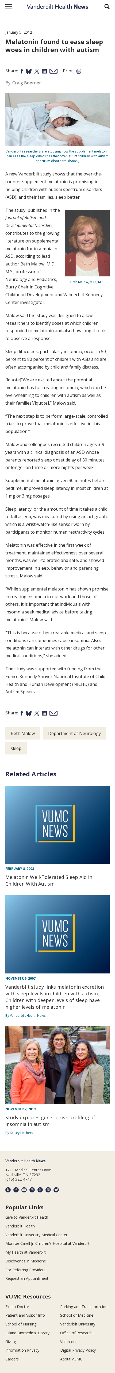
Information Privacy (22, 1350)
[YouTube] (24, 1189)
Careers (12, 1359)
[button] (8, 6)
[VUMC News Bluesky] (56, 1189)
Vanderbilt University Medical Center (36, 1234)
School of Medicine (76, 1315)
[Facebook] (16, 1189)
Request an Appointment (26, 1278)
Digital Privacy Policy (78, 1350)
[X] (40, 1189)
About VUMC (71, 1359)
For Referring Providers (25, 1269)
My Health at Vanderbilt (25, 1252)
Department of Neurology (74, 733)
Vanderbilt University (77, 1324)
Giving (10, 1341)
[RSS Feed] (8, 1189)
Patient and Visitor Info (25, 1315)
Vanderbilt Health (20, 1226)
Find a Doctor (17, 1306)
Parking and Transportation (84, 1306)
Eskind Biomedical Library (27, 1332)
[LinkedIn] (48, 1189)
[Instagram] (32, 1189)
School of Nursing (20, 1324)
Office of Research (76, 1332)
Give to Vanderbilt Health (26, 1217)
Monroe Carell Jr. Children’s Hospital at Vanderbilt (47, 1243)
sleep (16, 748)
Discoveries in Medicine (25, 1261)
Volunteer (68, 1341)
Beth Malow (23, 733)
